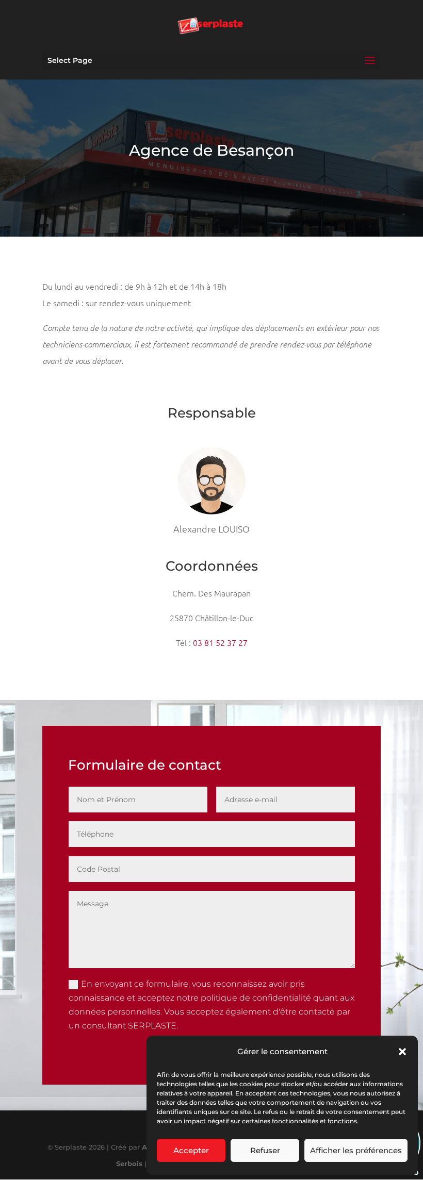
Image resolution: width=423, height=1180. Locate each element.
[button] (402, 1051)
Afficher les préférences (356, 1150)
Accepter (191, 1150)
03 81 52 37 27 (220, 642)
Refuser (265, 1150)
